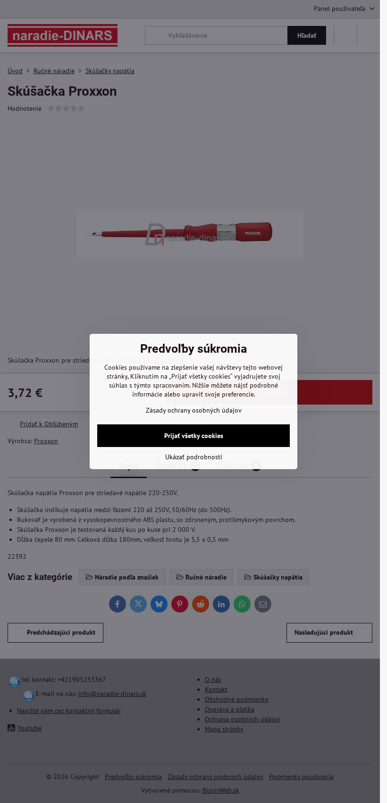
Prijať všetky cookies (193, 435)
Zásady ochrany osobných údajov (194, 410)
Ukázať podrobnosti (193, 457)
